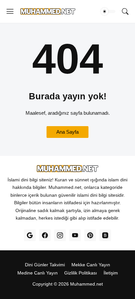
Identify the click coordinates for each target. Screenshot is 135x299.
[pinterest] (90, 235)
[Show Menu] (10, 11)
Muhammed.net (86, 284)
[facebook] (45, 235)
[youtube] (75, 235)
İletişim (111, 272)
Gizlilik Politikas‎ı (80, 272)
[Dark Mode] (108, 11)
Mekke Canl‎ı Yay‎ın (90, 264)
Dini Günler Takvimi (45, 264)
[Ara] (125, 11)
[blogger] (105, 235)
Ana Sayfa (67, 132)
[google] (30, 235)
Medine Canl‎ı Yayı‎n (37, 272)
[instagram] (60, 235)
